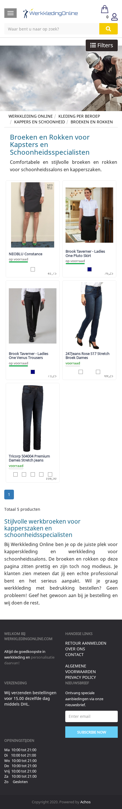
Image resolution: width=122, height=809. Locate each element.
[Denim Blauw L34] (15, 474)
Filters (104, 45)
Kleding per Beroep (79, 116)
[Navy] (89, 269)
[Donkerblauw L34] (98, 372)
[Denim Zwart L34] (50, 474)
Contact (74, 654)
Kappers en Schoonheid (39, 121)
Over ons (75, 648)
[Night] (33, 269)
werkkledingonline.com (28, 638)
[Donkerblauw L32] (81, 372)
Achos (85, 801)
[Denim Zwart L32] (41, 474)
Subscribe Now (91, 732)
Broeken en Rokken (92, 121)
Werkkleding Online (31, 116)
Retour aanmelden (85, 643)
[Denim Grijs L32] (24, 474)
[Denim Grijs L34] (33, 474)
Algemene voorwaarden (80, 668)
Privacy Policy (80, 677)
